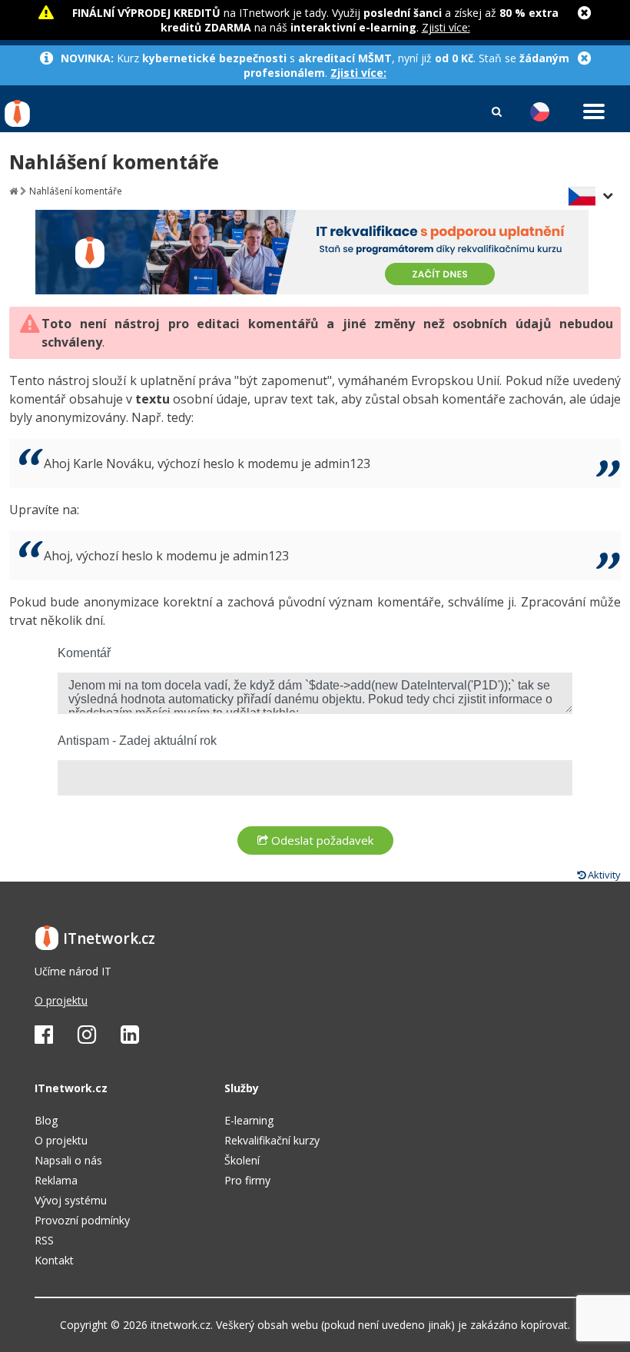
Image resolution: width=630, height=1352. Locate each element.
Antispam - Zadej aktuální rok (137, 740)
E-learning (249, 1120)
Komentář (84, 652)
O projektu (61, 1000)
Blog (46, 1120)
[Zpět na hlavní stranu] (13, 191)
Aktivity (603, 875)
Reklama (56, 1180)
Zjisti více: (446, 27)
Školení (242, 1160)
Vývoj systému (71, 1200)
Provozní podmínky (82, 1220)
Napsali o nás (68, 1160)
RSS (44, 1240)
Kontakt (54, 1260)
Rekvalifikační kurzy (272, 1140)
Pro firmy (247, 1180)
